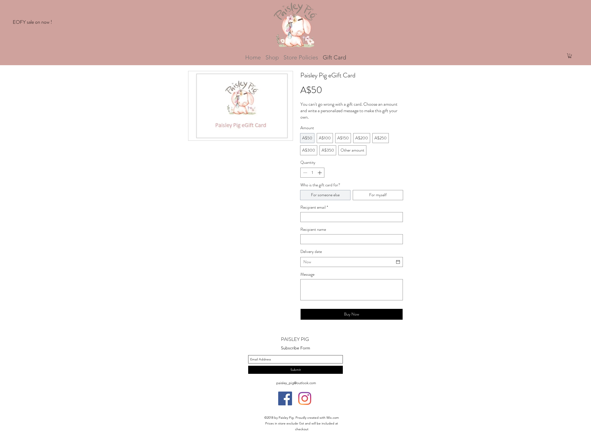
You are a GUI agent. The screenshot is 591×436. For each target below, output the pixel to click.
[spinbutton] (312, 172)
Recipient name (313, 229)
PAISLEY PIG (295, 339)
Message (307, 274)
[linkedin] (305, 398)
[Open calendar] (398, 262)
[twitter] (285, 398)
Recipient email (314, 207)
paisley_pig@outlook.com (296, 383)
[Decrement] (304, 172)
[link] (570, 55)
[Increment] (320, 172)
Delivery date (311, 252)
